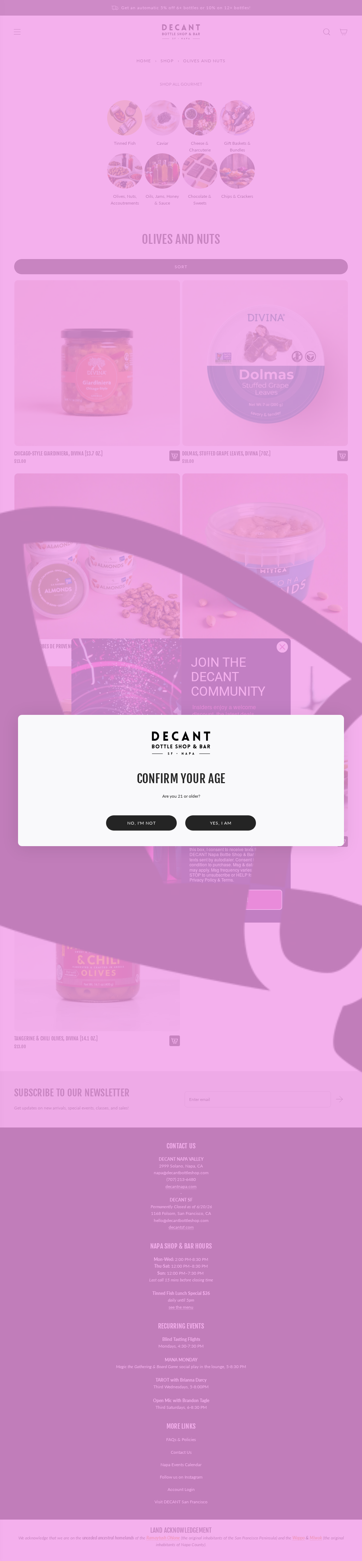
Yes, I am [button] (221, 823)
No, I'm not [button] (141, 823)
